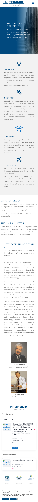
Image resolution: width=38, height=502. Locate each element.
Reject (13, 499)
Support (31, 483)
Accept (5, 499)
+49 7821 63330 (19, 483)
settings (21, 496)
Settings (21, 499)
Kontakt (7, 483)
